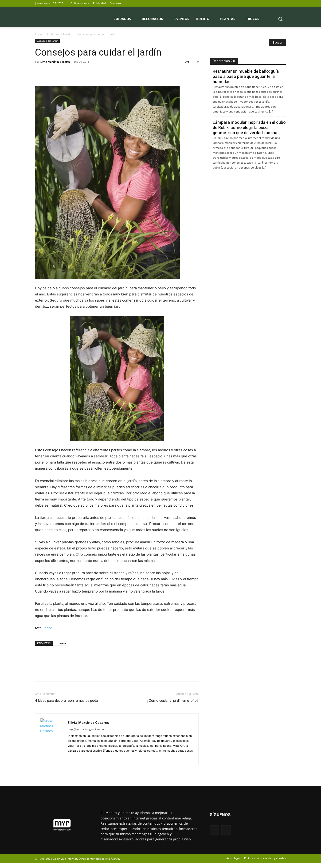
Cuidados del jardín (59, 34)
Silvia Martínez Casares (55, 61)
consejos (61, 643)
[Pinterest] (61, 72)
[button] (280, 18)
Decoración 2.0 (224, 61)
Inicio (38, 34)
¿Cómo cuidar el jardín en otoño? (173, 700)
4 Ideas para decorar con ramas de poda (66, 700)
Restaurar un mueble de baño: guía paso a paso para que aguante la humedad (246, 76)
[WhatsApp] (72, 72)
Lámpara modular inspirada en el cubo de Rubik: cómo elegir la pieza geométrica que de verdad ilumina (249, 127)
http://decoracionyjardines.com (87, 729)
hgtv (48, 628)
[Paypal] (71, 758)
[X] (283, 3)
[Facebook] (276, 3)
